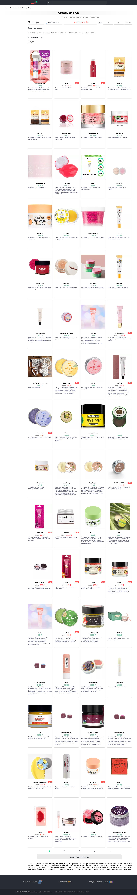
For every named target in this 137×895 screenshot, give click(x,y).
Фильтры (35, 22)
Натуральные (43, 33)
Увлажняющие (89, 33)
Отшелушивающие (75, 33)
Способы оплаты (30, 882)
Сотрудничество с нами (98, 882)
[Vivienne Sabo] (30, 42)
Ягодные (63, 33)
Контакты (80, 891)
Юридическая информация (66, 891)
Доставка (63, 882)
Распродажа (79, 22)
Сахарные (54, 33)
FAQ (54, 891)
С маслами (31, 33)
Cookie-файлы (46, 891)
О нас (87, 891)
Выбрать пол (53, 22)
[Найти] (49, 3)
